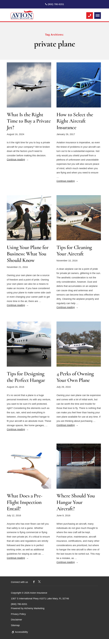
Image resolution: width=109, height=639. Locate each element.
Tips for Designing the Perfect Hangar (26, 376)
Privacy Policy (18, 614)
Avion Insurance (38, 592)
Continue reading (18, 159)
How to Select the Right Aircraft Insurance (74, 121)
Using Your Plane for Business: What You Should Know (27, 254)
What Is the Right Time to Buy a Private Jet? (29, 121)
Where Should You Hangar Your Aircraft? (75, 502)
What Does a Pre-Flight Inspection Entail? (24, 502)
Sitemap (15, 625)
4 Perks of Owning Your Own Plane (75, 376)
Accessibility (21, 632)
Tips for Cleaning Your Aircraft (74, 250)
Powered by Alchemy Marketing (27, 608)
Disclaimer (16, 619)
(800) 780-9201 (55, 4)
